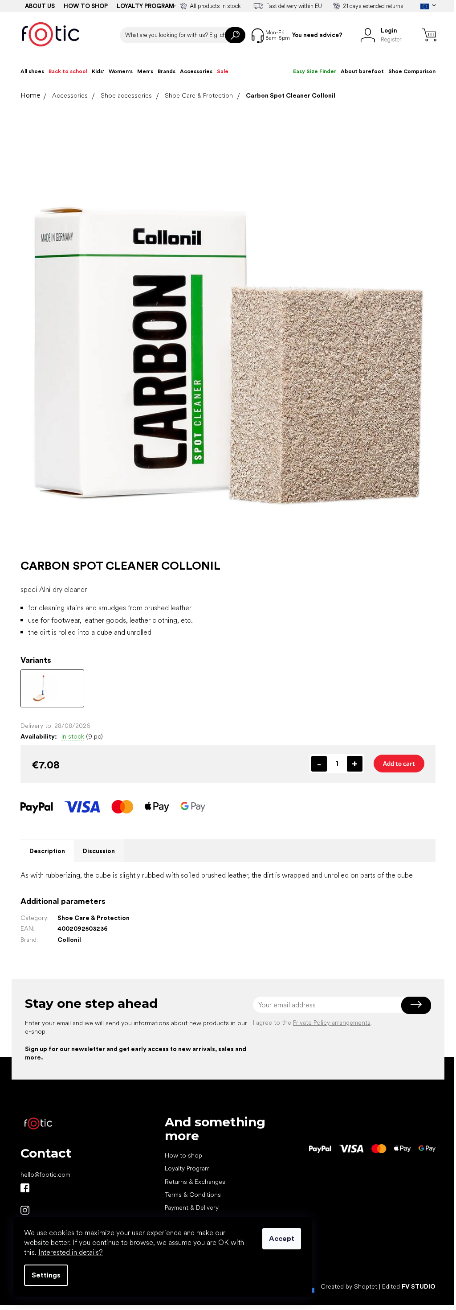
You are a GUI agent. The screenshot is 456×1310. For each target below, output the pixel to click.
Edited (409, 1286)
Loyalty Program (187, 1168)
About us (40, 6)
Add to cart (399, 763)
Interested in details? (70, 1252)
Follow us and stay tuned (24, 1187)
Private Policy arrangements (331, 1022)
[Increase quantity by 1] (354, 764)
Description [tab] (47, 850)
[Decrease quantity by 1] (319, 764)
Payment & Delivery (192, 1207)
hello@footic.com (45, 1174)
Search (235, 35)
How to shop (86, 6)
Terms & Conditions (193, 1194)
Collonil (69, 939)
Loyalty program (145, 6)
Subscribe (416, 1005)
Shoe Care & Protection (93, 917)
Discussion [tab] (99, 850)
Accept (281, 1238)
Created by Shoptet (349, 1286)
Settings (46, 1275)
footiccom (24, 1210)
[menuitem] (32, 71)
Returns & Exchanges (195, 1181)
